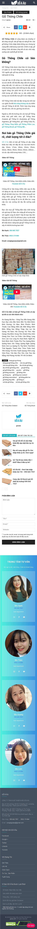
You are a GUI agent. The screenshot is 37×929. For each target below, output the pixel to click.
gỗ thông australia (9, 372)
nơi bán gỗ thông (8, 382)
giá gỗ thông (25, 368)
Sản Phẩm (14, 8)
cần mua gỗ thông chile (10, 365)
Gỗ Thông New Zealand (9, 406)
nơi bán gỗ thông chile (23, 382)
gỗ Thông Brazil (8, 127)
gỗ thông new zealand (20, 375)
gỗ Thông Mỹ (20, 127)
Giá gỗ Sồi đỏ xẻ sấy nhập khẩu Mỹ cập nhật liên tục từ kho (23, 443)
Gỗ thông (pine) (21, 12)
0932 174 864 (14, 236)
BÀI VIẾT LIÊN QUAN (9, 435)
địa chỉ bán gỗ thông (26, 365)
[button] (34, 2)
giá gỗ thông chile (8, 370)
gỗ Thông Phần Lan (27, 124)
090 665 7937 (14, 230)
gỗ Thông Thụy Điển (10, 124)
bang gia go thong (15, 360)
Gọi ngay (31, 925)
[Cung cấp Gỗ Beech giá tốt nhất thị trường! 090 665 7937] (7, 481)
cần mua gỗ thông (25, 363)
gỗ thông (26, 370)
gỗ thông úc (20, 380)
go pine (18, 370)
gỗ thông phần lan (24, 377)
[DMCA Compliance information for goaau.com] (23, 925)
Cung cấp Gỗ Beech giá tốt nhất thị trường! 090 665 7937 (23, 481)
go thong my (7, 375)
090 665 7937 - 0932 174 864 (19, 819)
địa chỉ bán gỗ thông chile (11, 368)
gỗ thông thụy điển (9, 380)
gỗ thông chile (21, 372)
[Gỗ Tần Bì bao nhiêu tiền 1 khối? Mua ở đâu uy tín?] (7, 462)
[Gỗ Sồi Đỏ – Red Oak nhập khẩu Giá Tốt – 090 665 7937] (7, 471)
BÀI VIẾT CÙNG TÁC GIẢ (25, 435)
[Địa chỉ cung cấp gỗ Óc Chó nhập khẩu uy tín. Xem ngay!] (7, 452)
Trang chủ (5, 8)
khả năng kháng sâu (21, 103)
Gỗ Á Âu (5, 142)
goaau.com (13, 919)
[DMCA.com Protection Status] (11, 925)
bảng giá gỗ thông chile (10, 363)
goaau (9, 20)
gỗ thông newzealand (10, 377)
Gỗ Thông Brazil (30, 406)
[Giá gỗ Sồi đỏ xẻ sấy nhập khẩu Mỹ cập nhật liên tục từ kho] (7, 443)
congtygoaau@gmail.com (16, 241)
